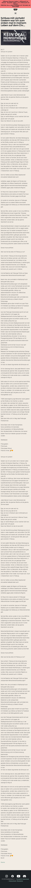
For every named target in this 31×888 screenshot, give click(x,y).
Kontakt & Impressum (23, 879)
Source (3, 862)
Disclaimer (20, 881)
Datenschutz (12, 881)
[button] (15, 13)
